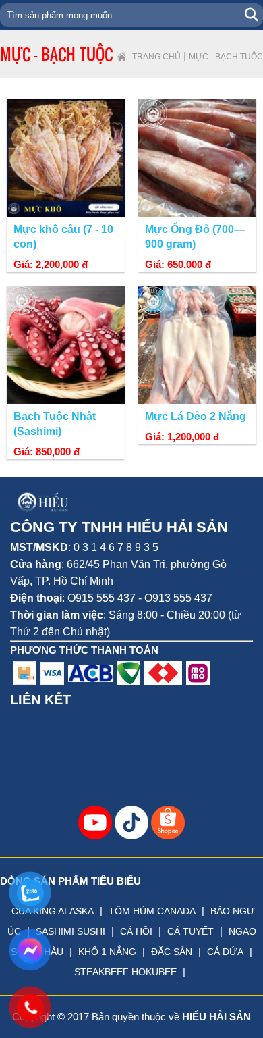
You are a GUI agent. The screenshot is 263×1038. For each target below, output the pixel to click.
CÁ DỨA (225, 951)
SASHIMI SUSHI (70, 931)
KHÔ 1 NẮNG (107, 951)
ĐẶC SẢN (171, 951)
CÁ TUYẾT (190, 931)
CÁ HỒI (136, 931)
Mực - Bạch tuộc (226, 56)
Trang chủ (156, 56)
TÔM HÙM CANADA (152, 911)
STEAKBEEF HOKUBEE (125, 971)
